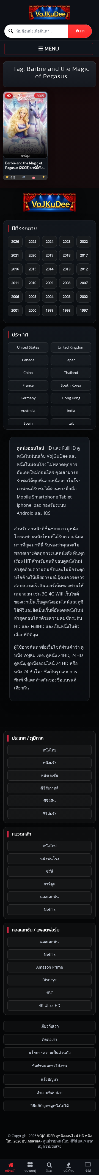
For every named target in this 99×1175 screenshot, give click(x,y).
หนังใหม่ (50, 845)
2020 (32, 255)
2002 (84, 296)
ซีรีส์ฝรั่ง (49, 813)
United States (28, 347)
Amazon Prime (49, 967)
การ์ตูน (50, 883)
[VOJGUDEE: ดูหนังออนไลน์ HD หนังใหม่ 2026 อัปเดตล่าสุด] (49, 13)
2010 (32, 282)
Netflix (50, 909)
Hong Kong (71, 397)
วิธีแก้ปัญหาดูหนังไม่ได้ (50, 1105)
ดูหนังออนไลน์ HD (34, 448)
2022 (84, 241)
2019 (49, 255)
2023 (66, 241)
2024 (49, 241)
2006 (15, 296)
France (28, 385)
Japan (71, 359)
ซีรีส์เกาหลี (49, 788)
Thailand (71, 372)
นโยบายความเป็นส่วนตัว (50, 1052)
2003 (66, 296)
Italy (71, 423)
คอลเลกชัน (49, 896)
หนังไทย (49, 750)
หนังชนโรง (49, 858)
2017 (84, 255)
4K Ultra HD (49, 1005)
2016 (15, 268)
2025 (32, 241)
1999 (49, 310)
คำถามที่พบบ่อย (49, 1092)
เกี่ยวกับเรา (49, 1026)
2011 (15, 282)
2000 (32, 310)
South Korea (71, 385)
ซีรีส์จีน (49, 800)
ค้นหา (80, 31)
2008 (66, 282)
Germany (28, 397)
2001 (15, 310)
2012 (84, 268)
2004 (49, 296)
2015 (32, 268)
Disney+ (49, 979)
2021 (15, 255)
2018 (66, 255)
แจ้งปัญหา (49, 1079)
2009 (49, 282)
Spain (28, 423)
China (28, 372)
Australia (28, 410)
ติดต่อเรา (49, 1039)
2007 (84, 282)
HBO (49, 992)
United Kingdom (71, 347)
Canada (28, 359)
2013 (66, 268)
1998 (66, 310)
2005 (32, 296)
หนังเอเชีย (49, 775)
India (71, 410)
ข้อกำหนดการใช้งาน (49, 1065)
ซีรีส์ (49, 871)
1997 (84, 310)
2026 (15, 241)
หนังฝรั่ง (49, 762)
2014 (49, 268)
